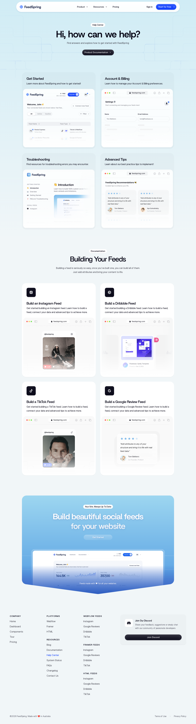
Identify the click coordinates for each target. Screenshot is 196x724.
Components (16, 631)
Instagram (88, 621)
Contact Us (52, 675)
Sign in (149, 7)
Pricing (116, 7)
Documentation (54, 650)
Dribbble (87, 631)
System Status (54, 660)
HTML (50, 631)
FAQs (49, 665)
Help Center (53, 655)
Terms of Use (160, 716)
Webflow (51, 621)
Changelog (52, 670)
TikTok (86, 636)
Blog (49, 644)
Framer (50, 626)
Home (13, 621)
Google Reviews (91, 626)
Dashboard (15, 626)
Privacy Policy (180, 716)
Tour (12, 636)
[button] (82, 7)
